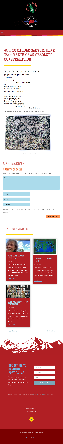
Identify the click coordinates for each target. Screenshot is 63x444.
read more (11, 278)
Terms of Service (46, 394)
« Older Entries (11, 331)
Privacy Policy (36, 394)
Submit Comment (53, 216)
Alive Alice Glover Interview (16, 257)
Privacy (27, 437)
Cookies (35, 437)
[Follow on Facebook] (31, 419)
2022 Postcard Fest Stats (43, 259)
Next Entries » (52, 331)
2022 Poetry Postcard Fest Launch (18, 303)
